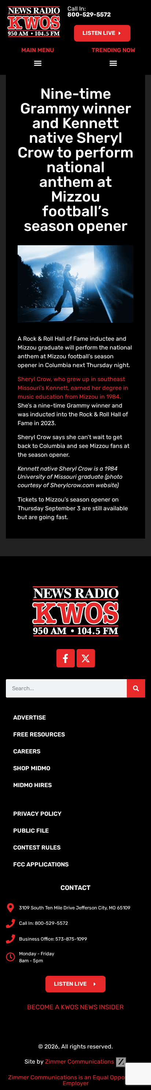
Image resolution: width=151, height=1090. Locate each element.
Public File (31, 830)
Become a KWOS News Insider (75, 1007)
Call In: (89, 11)
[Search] (136, 688)
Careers (26, 751)
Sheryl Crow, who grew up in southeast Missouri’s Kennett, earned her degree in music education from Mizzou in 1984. (73, 388)
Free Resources (39, 734)
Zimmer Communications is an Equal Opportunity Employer (75, 1080)
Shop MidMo (31, 768)
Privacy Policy (37, 813)
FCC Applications (41, 864)
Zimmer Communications (80, 1061)
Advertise (29, 717)
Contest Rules (36, 847)
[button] (38, 63)
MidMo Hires (32, 785)
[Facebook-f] (65, 658)
